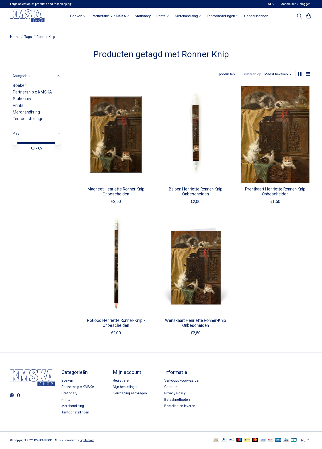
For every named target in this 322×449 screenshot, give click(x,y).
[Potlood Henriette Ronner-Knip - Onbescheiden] (116, 265)
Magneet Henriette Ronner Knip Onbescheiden (115, 191)
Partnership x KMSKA (32, 92)
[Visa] (263, 440)
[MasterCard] (255, 440)
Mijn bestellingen (125, 387)
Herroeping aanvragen (130, 393)
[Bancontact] (232, 440)
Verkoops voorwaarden (182, 380)
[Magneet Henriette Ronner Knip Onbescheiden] (116, 134)
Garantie (170, 387)
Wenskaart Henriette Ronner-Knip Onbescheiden (195, 323)
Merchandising (26, 112)
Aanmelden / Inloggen (295, 4)
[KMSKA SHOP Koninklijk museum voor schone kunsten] (27, 15)
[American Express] (278, 440)
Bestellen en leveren (179, 406)
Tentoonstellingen (29, 118)
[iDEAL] (247, 440)
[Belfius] (270, 440)
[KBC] (286, 440)
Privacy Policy (175, 393)
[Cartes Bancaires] (294, 440)
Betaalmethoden (177, 399)
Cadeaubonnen (256, 16)
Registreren (122, 380)
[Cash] (216, 440)
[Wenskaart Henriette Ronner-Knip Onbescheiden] (195, 265)
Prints (18, 105)
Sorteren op (252, 74)
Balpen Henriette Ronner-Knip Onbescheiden (196, 191)
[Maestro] (239, 440)
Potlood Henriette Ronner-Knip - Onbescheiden (116, 323)
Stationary (143, 16)
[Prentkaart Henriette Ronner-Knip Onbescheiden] (275, 134)
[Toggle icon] (299, 16)
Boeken (20, 85)
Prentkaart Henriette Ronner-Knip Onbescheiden (275, 191)
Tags (28, 37)
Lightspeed (87, 440)
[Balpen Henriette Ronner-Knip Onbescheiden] (195, 134)
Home (15, 37)
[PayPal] (224, 440)
